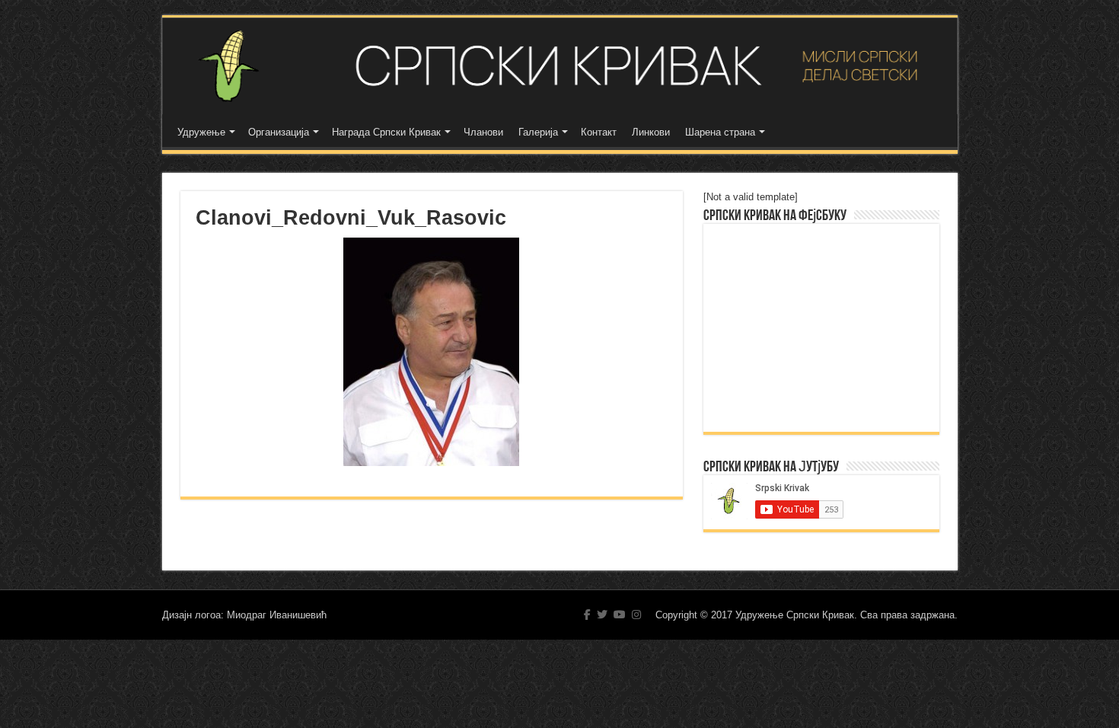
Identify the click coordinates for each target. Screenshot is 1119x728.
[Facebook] (587, 614)
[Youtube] (619, 614)
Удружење (201, 132)
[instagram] (636, 614)
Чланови (483, 132)
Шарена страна (720, 132)
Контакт (599, 132)
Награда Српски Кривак (386, 132)
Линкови (651, 132)
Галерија (538, 132)
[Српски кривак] (560, 66)
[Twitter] (602, 614)
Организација (278, 132)
